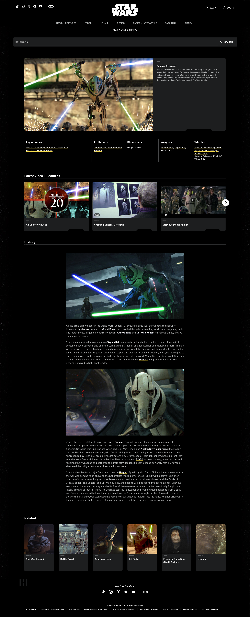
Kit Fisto (143, 359)
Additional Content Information (52, 609)
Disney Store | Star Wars (149, 609)
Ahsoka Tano (124, 332)
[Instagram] (23, 6)
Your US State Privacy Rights (124, 609)
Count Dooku (109, 329)
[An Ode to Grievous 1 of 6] (56, 200)
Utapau (123, 472)
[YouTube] (40, 6)
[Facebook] (34, 6)
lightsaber (83, 329)
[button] (225, 203)
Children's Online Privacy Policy (96, 609)
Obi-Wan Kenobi (145, 332)
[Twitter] (28, 6)
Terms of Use (31, 609)
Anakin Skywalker (151, 448)
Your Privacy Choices (210, 609)
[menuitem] (88, 24)
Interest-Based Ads (190, 609)
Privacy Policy (74, 609)
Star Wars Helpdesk (170, 609)
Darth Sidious (115, 441)
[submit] (207, 7)
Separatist (113, 342)
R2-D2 (139, 459)
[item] (66, 24)
